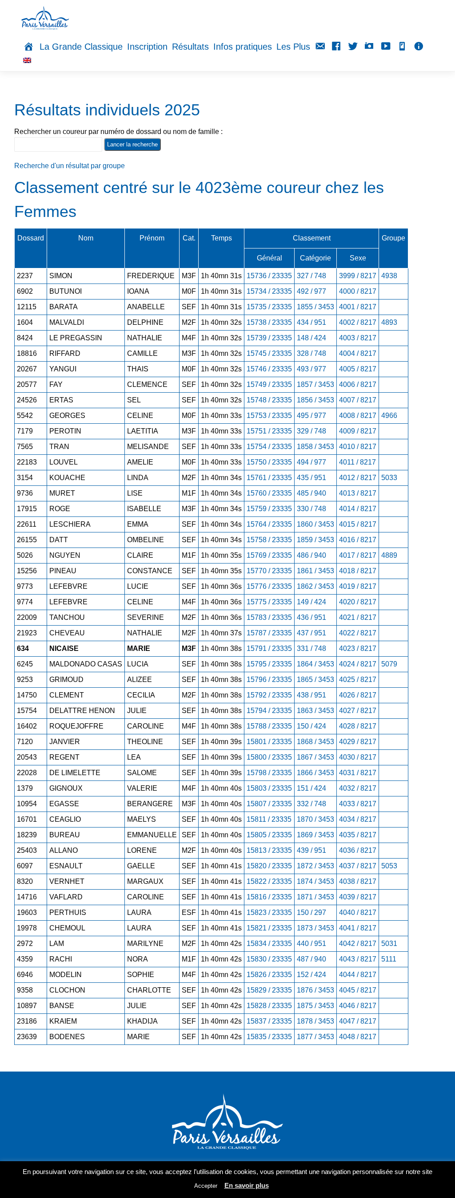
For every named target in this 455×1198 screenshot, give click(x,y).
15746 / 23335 (269, 369)
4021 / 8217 (357, 617)
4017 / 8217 (357, 555)
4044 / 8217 (357, 974)
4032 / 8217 (357, 788)
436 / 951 (311, 617)
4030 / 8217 (357, 757)
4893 (389, 322)
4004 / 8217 (357, 353)
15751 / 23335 (269, 431)
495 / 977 (311, 415)
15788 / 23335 (269, 726)
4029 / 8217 (357, 741)
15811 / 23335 (269, 819)
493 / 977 (311, 369)
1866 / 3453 (315, 772)
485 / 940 (311, 493)
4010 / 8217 (357, 446)
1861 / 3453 (315, 571)
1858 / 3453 (315, 446)
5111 (388, 959)
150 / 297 (311, 912)
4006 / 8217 (357, 384)
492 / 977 (311, 291)
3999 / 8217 (357, 276)
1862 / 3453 (315, 586)
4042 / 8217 (357, 943)
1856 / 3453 (315, 400)
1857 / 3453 (315, 384)
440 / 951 (311, 943)
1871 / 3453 (315, 897)
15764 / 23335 (269, 524)
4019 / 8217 (357, 586)
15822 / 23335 (269, 881)
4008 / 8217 (357, 415)
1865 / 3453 (315, 679)
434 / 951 (311, 322)
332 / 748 (311, 804)
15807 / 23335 (269, 804)
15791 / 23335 (269, 648)
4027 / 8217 (357, 710)
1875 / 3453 (315, 1005)
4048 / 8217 (357, 1036)
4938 (389, 276)
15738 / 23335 (269, 322)
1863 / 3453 (315, 710)
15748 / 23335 (269, 400)
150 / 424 (311, 726)
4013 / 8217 (357, 493)
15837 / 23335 (269, 1021)
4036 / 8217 (357, 850)
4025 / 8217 (357, 679)
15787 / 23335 (269, 633)
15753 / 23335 (269, 415)
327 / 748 (311, 276)
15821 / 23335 (269, 928)
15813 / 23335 (269, 850)
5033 (389, 477)
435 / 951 (311, 477)
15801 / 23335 (269, 741)
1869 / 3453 (315, 835)
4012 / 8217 (357, 477)
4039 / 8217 (357, 897)
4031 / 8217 (357, 772)
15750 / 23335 (269, 462)
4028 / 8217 (357, 726)
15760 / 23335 (269, 493)
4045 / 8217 (357, 990)
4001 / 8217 (357, 307)
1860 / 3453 (315, 524)
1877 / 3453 (315, 1036)
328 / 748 (311, 353)
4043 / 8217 (357, 959)
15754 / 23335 (269, 446)
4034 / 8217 (357, 819)
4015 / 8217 (357, 524)
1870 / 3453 (315, 819)
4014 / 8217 (357, 508)
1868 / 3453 (315, 741)
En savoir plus (246, 1185)
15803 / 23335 (269, 788)
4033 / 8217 (357, 804)
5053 (389, 866)
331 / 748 (311, 648)
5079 (389, 664)
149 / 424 (311, 602)
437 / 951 (311, 633)
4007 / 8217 (357, 400)
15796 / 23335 (269, 679)
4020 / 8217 (357, 602)
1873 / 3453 (315, 928)
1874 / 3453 (315, 881)
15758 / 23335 (269, 540)
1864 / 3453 (315, 664)
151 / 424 (311, 788)
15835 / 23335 (269, 1036)
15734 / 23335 (269, 291)
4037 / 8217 (357, 866)
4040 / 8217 (357, 912)
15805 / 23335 (269, 835)
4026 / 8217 (357, 695)
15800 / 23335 (269, 757)
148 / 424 (311, 338)
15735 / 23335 (269, 307)
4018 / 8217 (357, 571)
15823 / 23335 (269, 912)
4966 (389, 415)
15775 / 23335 (269, 602)
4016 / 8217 (357, 540)
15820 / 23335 (269, 866)
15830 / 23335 (269, 959)
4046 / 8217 (357, 1005)
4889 (389, 555)
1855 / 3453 (315, 307)
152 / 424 (311, 974)
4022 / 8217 (357, 633)
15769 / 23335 (269, 555)
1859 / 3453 (315, 540)
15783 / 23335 (269, 617)
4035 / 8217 (357, 835)
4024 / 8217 (357, 664)
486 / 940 (311, 555)
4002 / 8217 (357, 322)
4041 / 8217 (357, 928)
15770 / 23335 (269, 571)
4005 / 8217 (357, 369)
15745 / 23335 (269, 353)
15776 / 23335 (269, 586)
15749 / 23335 (269, 384)
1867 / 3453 (315, 757)
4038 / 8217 (357, 881)
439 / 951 (311, 850)
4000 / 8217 (357, 291)
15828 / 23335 (269, 1005)
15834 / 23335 (269, 943)
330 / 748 (311, 508)
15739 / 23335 (269, 338)
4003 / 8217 (357, 338)
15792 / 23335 (269, 695)
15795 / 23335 (269, 664)
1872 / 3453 (315, 866)
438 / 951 (311, 695)
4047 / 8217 (357, 1021)
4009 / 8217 (357, 431)
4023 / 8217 (357, 648)
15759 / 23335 (269, 508)
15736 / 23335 (269, 276)
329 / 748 (311, 431)
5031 (389, 943)
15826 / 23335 (269, 974)
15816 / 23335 (269, 897)
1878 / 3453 (315, 1021)
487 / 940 (311, 959)
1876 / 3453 (315, 990)
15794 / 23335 (269, 710)
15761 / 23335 (269, 477)
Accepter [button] (205, 1185)
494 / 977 (311, 462)
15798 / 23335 (269, 772)
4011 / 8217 (357, 462)
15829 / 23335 (269, 990)
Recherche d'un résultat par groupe (69, 165)
